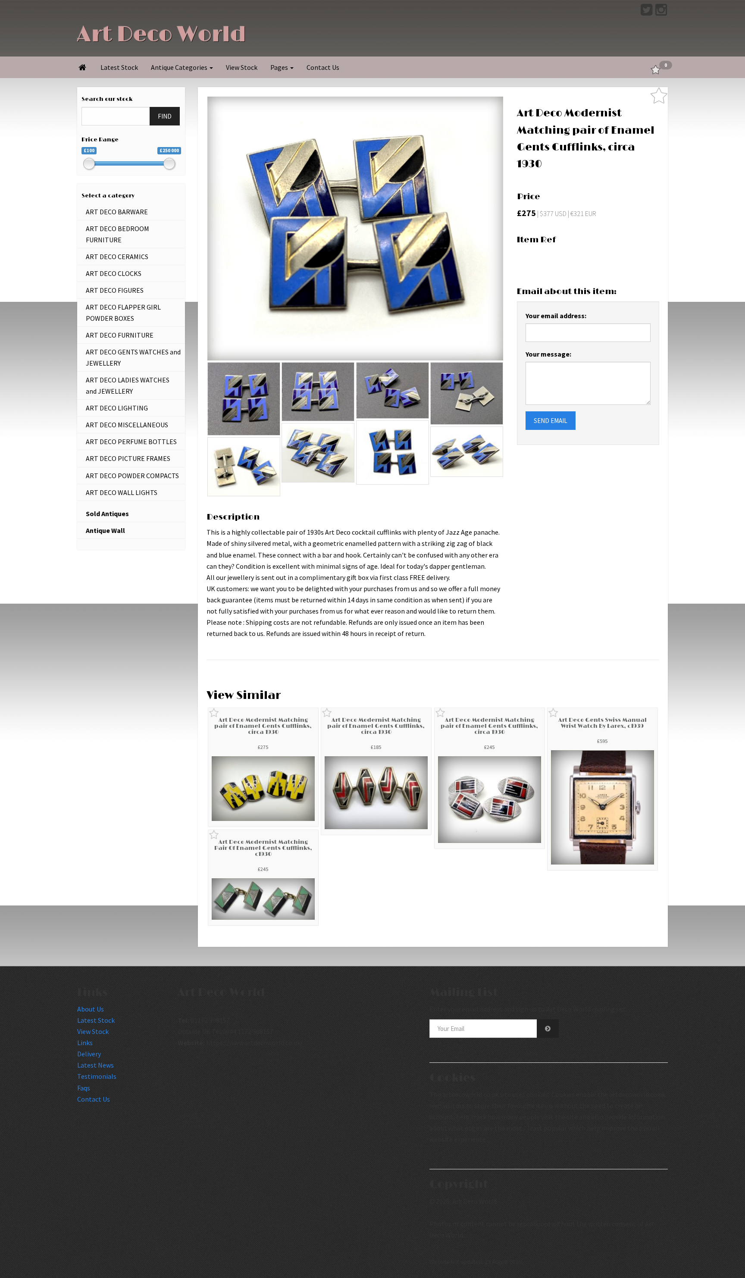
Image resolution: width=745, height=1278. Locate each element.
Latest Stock (119, 67)
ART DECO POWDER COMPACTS (132, 475)
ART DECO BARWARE (117, 211)
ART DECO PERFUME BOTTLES (131, 441)
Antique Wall (105, 530)
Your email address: (556, 315)
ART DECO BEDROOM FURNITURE (117, 234)
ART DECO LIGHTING (117, 408)
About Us (90, 1009)
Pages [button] (279, 67)
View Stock (241, 67)
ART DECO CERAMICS (117, 256)
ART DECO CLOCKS (113, 273)
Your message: (548, 354)
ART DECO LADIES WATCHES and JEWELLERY (127, 385)
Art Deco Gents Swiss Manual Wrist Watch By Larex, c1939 (602, 723)
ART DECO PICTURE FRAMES (128, 458)
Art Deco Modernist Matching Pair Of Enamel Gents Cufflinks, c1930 (263, 848)
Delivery (89, 1053)
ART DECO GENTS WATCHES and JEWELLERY (133, 357)
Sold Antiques (107, 513)
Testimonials (96, 1076)
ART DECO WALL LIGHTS (121, 492)
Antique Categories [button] (180, 67)
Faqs (83, 1088)
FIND (165, 116)
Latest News (95, 1065)
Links (85, 1042)
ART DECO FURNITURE (119, 335)
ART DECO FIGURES (115, 290)
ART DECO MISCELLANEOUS (127, 424)
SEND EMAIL (550, 421)
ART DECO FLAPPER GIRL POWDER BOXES (123, 313)
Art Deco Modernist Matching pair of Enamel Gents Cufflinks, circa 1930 (263, 726)
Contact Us (323, 67)
